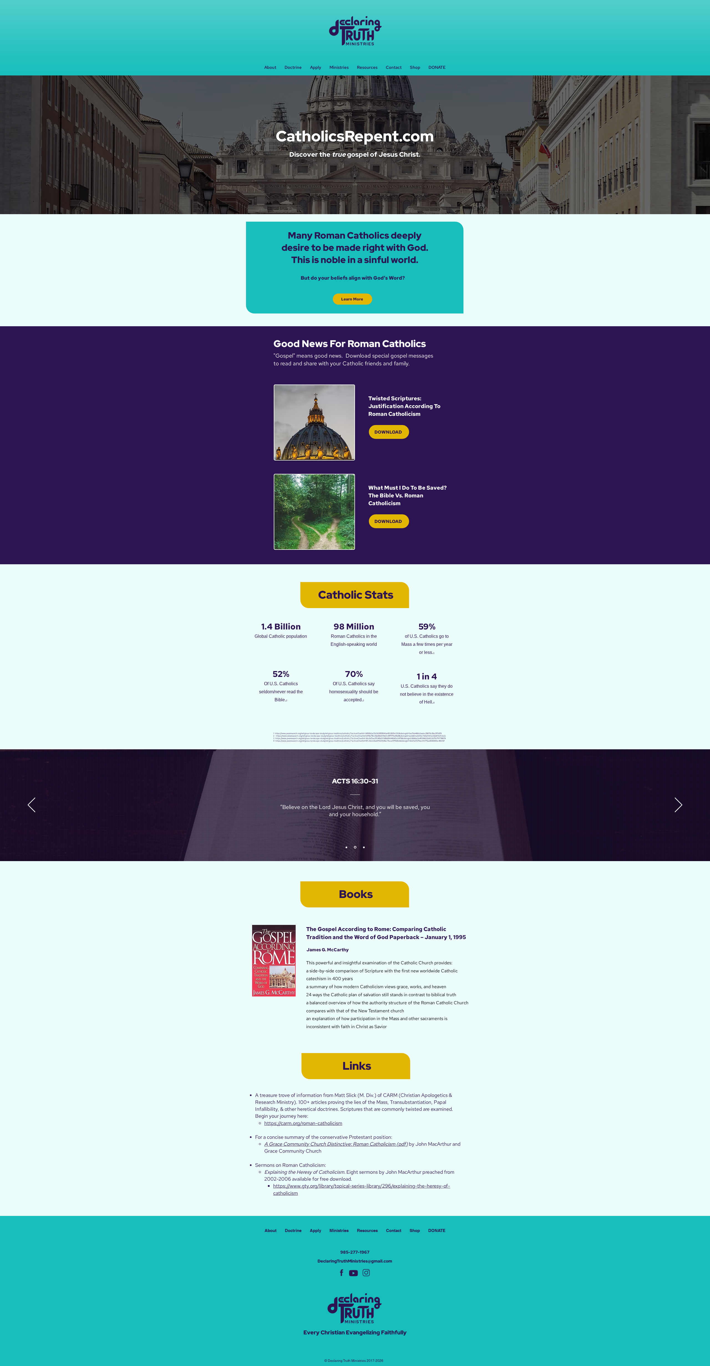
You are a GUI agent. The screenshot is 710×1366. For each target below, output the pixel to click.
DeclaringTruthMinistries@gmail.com (355, 1261)
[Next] (678, 805)
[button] (339, 67)
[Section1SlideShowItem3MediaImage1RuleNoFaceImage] (364, 847)
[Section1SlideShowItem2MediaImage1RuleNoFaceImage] (355, 847)
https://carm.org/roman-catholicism (303, 1123)
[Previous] (31, 805)
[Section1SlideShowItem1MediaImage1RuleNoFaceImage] (347, 847)
